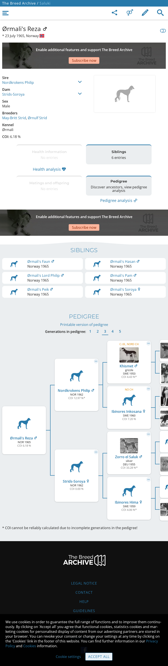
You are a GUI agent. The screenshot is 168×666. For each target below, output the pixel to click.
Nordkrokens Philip (18, 82)
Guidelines (84, 610)
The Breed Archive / (20, 3)
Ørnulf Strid (37, 117)
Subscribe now (84, 60)
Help (84, 601)
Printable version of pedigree (84, 324)
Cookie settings (68, 656)
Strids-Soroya (13, 94)
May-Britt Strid (14, 117)
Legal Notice (84, 583)
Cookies (29, 646)
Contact (84, 592)
